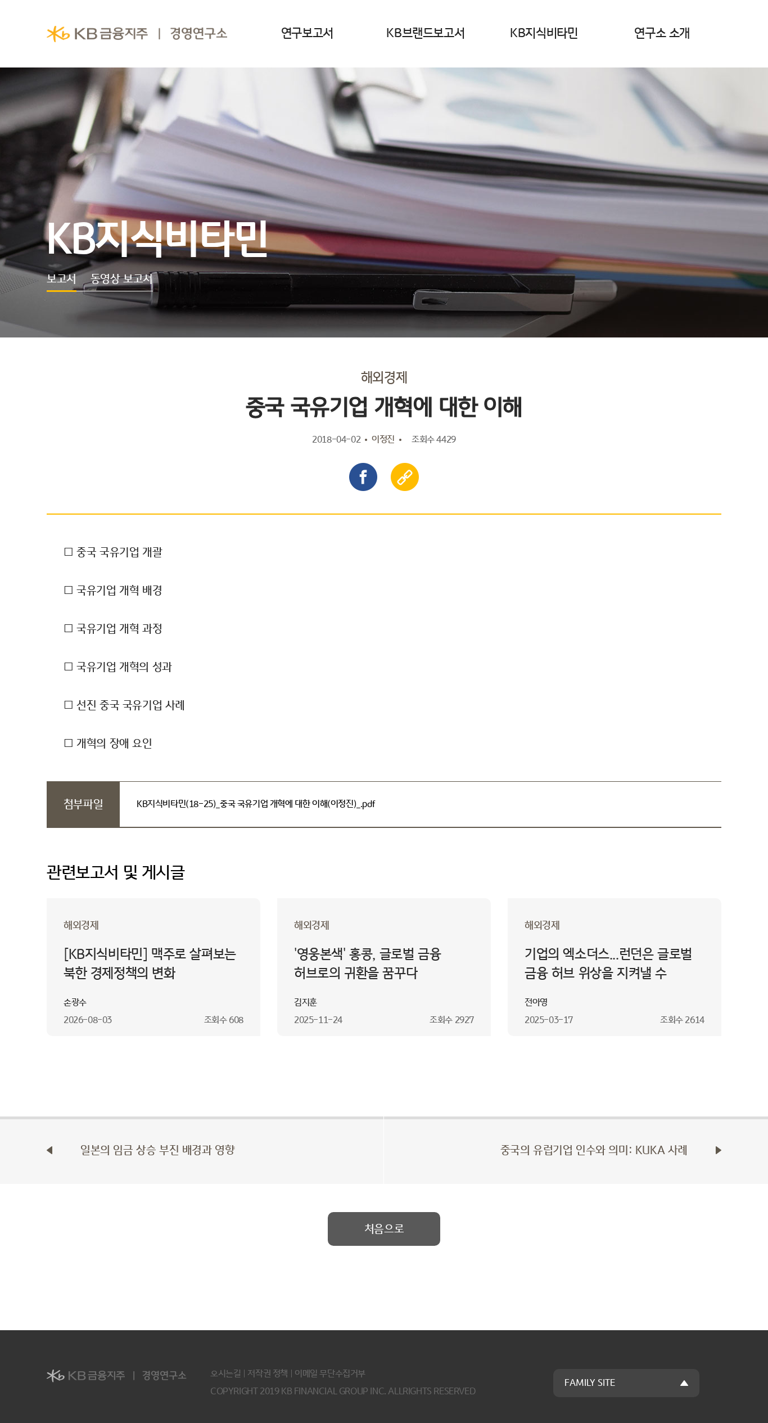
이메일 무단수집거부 (330, 1374)
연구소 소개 (662, 34)
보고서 (61, 279)
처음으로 (384, 1229)
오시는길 (225, 1374)
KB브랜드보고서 (425, 34)
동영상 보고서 (122, 279)
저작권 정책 (267, 1374)
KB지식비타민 (543, 34)
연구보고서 (307, 34)
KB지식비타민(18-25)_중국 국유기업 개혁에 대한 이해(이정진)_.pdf (256, 804)
